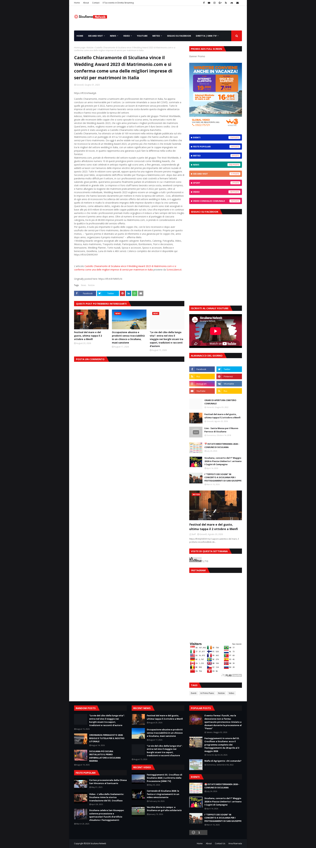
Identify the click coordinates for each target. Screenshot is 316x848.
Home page (79, 47)
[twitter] (229, 369)
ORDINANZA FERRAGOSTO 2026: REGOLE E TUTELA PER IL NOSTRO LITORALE (106, 738)
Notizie (90, 47)
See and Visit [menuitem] (95, 35)
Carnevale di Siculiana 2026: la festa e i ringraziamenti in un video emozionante (163, 794)
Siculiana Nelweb (98, 843)
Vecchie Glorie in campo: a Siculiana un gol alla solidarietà (164, 809)
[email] (237, 3)
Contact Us (220, 843)
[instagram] (214, 3)
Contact (95, 2)
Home (77, 2)
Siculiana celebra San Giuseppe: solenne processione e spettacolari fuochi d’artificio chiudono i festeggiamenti (106, 815)
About (86, 2)
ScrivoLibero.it (174, 269)
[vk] (229, 384)
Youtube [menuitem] (142, 35)
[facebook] (203, 3)
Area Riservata (235, 843)
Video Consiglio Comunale (213, 200)
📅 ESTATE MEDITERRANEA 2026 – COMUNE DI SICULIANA (221, 445)
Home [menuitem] (80, 35)
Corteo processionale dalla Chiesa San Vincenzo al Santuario (108, 782)
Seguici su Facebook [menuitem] (179, 35)
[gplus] (220, 3)
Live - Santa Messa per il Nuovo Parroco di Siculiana (221, 430)
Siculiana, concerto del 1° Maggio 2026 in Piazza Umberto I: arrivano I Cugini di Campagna (223, 461)
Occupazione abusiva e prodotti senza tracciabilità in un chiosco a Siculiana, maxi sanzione (128, 337)
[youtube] (209, 3)
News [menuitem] (113, 35)
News (83, 285)
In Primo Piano (207, 693)
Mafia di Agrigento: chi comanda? (222, 760)
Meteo (213, 155)
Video (213, 191)
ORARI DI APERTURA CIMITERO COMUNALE (220, 402)
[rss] (226, 3)
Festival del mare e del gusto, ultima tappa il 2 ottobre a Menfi (88, 336)
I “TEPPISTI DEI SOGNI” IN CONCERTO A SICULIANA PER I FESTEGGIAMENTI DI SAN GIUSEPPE (222, 477)
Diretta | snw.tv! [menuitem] (206, 35)
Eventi (213, 137)
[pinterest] (229, 376)
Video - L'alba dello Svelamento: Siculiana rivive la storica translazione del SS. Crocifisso (106, 797)
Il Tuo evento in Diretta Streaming (118, 2)
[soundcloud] (231, 3)
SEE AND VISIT (213, 173)
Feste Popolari (213, 146)
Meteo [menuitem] (156, 35)
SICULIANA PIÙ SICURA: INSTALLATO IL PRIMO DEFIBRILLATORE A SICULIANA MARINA (105, 756)
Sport (213, 182)
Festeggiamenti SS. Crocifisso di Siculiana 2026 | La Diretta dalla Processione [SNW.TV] (164, 778)
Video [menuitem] (126, 35)
